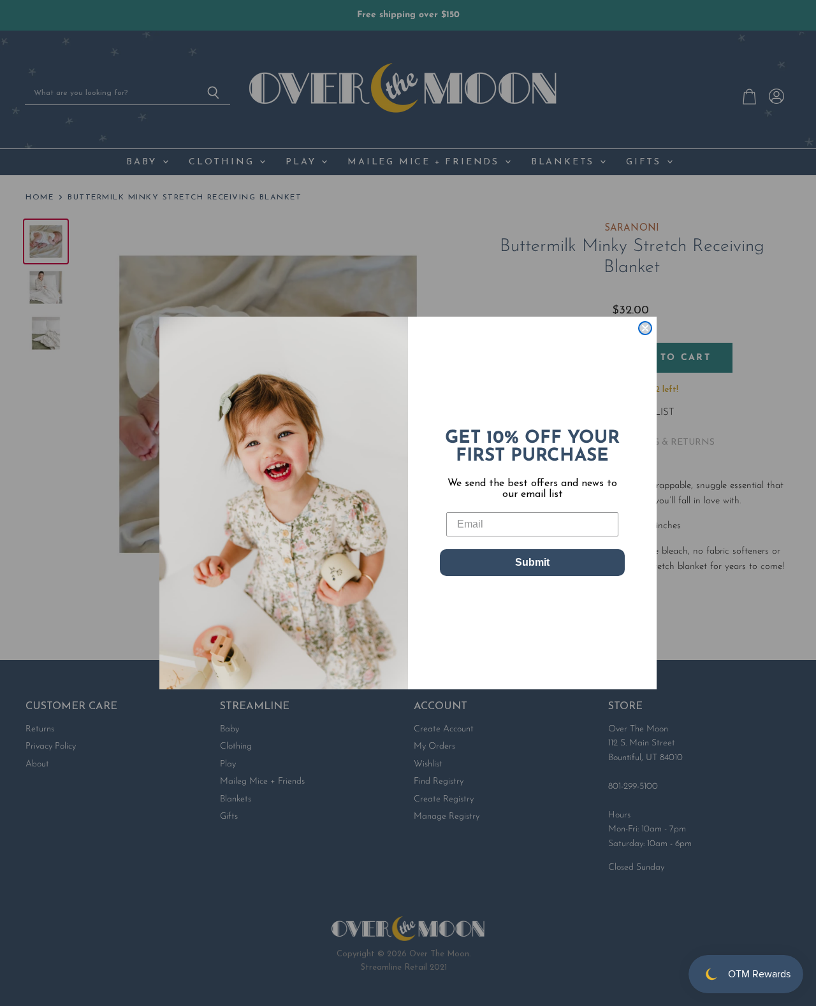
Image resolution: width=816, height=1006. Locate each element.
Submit (532, 562)
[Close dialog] (645, 328)
